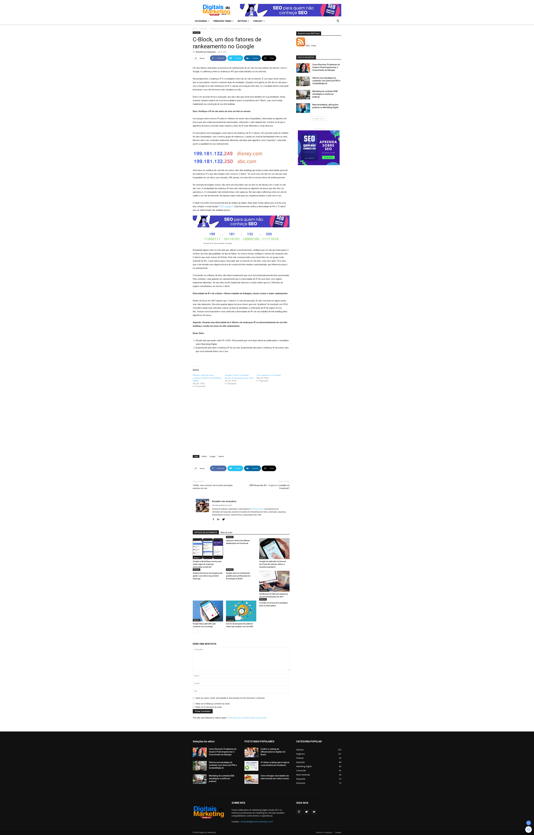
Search (221, 456)
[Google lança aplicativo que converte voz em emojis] (208, 611)
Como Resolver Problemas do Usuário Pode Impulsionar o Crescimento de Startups (326, 67)
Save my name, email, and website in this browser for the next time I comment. (230, 698)
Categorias (201, 21)
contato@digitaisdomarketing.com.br (256, 821)
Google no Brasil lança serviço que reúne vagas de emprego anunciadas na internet (207, 564)
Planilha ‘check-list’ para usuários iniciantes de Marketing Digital (207, 378)
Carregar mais (317, 118)
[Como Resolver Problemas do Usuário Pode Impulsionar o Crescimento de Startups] (303, 68)
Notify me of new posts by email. (209, 707)
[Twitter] (224, 519)
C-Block (204, 456)
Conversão (264, 590)
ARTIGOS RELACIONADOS (205, 532)
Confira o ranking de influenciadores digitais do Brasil (273, 752)
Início (195, 28)
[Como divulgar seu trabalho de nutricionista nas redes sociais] (251, 779)
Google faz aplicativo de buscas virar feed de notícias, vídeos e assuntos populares (272, 564)
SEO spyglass (226, 206)
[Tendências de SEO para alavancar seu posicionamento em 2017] (274, 581)
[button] (338, 21)
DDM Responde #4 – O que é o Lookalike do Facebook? (269, 487)
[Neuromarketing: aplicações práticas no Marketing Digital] (303, 108)
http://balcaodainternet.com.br (222, 505)
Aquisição (203, 28)
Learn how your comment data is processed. (247, 718)
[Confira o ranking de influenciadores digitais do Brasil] (251, 752)
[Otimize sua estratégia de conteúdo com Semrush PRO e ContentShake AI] (303, 81)
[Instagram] (299, 812)
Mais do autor (227, 532)
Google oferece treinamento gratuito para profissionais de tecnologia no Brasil (238, 576)
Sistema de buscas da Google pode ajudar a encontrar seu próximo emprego (207, 576)
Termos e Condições (324, 832)
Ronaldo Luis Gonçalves (206, 52)
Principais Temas (222, 21)
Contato (338, 832)
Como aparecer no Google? (269, 375)
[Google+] (219, 519)
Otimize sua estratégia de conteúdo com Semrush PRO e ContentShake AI (326, 81)
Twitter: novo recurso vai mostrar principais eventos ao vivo (213, 487)
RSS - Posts (310, 46)
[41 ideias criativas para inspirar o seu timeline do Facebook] (251, 766)
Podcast (258, 21)
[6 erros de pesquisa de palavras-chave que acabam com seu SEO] (241, 611)
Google (212, 456)
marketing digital (257, 509)
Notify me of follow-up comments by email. (213, 704)
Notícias (242, 21)
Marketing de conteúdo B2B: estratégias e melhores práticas (325, 94)
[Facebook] (214, 519)
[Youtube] (314, 812)
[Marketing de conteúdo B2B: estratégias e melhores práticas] (303, 94)
